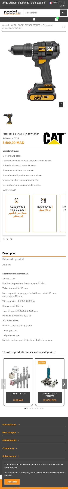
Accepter (12, 481)
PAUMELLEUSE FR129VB (50, 395)
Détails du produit (13, 259)
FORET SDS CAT (18, 394)
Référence (8, 138)
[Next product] (65, 27)
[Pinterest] (11, 239)
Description (9, 253)
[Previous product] (63, 27)
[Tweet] (7, 239)
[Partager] (3, 239)
